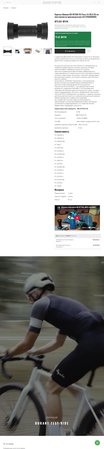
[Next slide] (49, 29)
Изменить (74, 236)
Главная (6, 8)
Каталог (13, 8)
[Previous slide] (6, 29)
